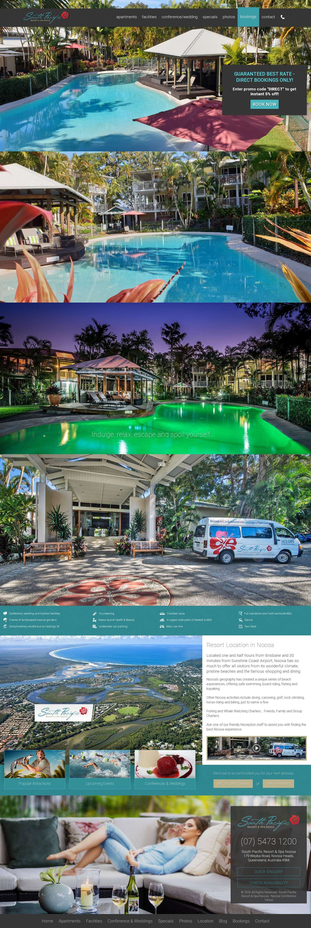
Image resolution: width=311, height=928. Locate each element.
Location (205, 921)
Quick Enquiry (269, 871)
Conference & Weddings (130, 921)
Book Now (265, 104)
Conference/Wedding (180, 16)
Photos (229, 16)
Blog (223, 921)
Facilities (149, 16)
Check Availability (278, 783)
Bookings (248, 16)
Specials (210, 16)
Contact (268, 16)
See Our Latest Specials (233, 783)
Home (47, 921)
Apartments (126, 16)
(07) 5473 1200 (269, 841)
